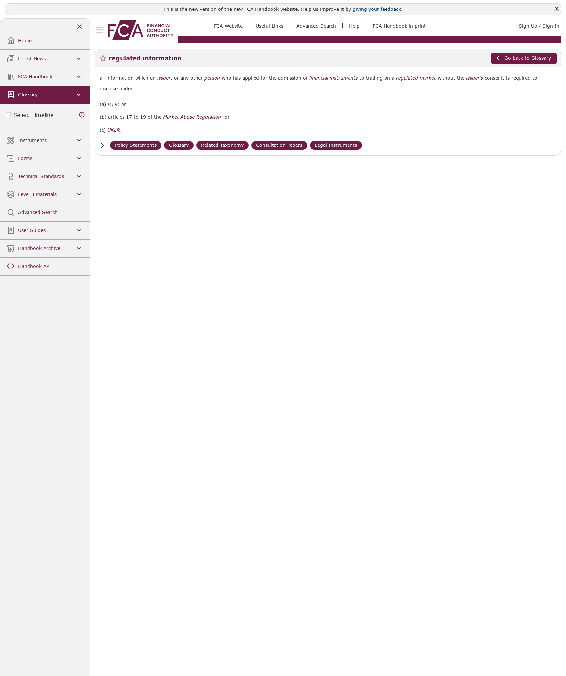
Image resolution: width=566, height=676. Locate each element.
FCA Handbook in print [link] (399, 26)
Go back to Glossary (527, 58)
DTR (113, 104)
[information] (82, 115)
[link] (140, 30)
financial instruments (333, 78)
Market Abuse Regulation (192, 117)
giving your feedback (377, 9)
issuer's (474, 78)
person (212, 78)
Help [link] (354, 26)
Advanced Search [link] (316, 26)
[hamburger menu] (99, 30)
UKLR (113, 130)
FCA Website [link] (228, 26)
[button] (102, 145)
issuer (164, 78)
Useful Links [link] (269, 26)
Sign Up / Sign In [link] (539, 26)
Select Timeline (33, 115)
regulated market (416, 78)
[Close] (556, 8)
